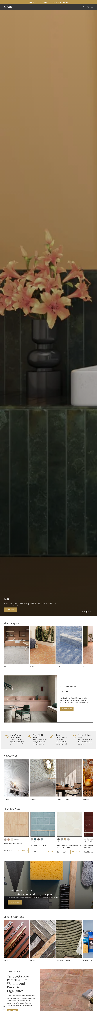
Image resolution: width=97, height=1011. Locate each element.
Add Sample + (23, 850)
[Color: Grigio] (5, 839)
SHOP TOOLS (15, 902)
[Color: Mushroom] (91, 839)
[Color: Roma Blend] (38, 839)
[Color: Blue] (62, 839)
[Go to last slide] (6, 833)
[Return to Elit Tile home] (8, 6)
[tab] (84, 611)
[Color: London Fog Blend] (32, 839)
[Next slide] (91, 779)
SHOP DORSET (67, 709)
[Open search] (84, 7)
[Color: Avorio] (12, 839)
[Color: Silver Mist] (88, 839)
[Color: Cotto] (8, 839)
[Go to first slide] (91, 647)
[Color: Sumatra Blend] (35, 839)
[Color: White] (85, 839)
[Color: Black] (58, 839)
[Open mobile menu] (92, 7)
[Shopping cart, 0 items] (88, 7)
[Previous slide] (6, 647)
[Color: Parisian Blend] (42, 839)
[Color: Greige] (68, 839)
